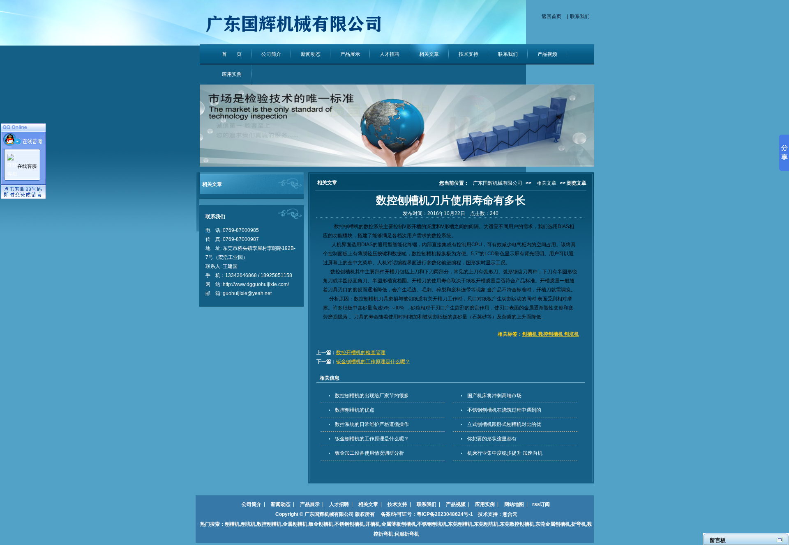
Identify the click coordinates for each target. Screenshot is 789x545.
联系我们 (580, 16)
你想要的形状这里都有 (492, 439)
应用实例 (232, 74)
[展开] (780, 539)
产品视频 (547, 54)
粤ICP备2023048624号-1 (445, 514)
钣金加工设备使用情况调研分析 (369, 453)
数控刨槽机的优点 (354, 410)
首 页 (232, 54)
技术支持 (468, 54)
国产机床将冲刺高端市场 (494, 395)
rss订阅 (541, 504)
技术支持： (488, 514)
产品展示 (350, 54)
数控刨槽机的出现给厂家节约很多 (372, 395)
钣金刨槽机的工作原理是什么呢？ (373, 361)
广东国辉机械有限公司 (497, 183)
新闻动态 (311, 54)
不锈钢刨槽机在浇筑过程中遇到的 (504, 410)
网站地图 (514, 504)
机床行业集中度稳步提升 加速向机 (504, 453)
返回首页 (551, 16)
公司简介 (271, 54)
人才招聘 (389, 54)
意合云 (510, 514)
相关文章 (429, 54)
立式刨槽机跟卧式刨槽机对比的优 (504, 424)
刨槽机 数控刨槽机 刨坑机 (550, 334)
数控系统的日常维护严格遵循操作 (372, 424)
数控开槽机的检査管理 (360, 352)
